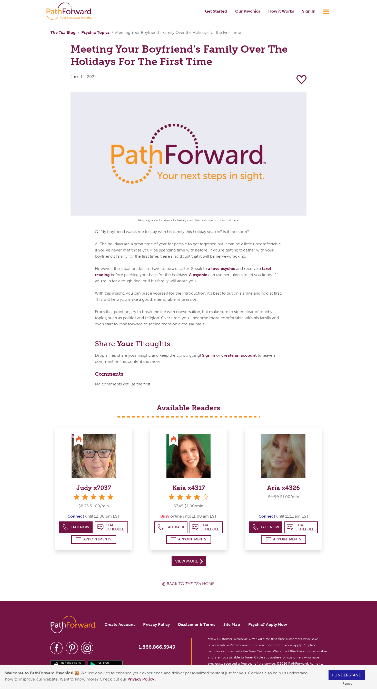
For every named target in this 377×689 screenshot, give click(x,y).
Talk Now (80, 527)
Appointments (97, 539)
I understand (347, 675)
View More (187, 561)
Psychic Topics (95, 32)
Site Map (231, 624)
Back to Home (190, 583)
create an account (239, 355)
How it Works (281, 11)
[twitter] (72, 647)
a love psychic (221, 268)
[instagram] (87, 647)
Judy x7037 (93, 487)
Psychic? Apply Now (267, 624)
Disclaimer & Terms (196, 624)
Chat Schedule (115, 527)
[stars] (94, 496)
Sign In (308, 11)
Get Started (216, 11)
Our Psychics (247, 11)
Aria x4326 (283, 487)
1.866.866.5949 (156, 647)
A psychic (198, 274)
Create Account (120, 624)
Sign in (208, 355)
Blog (63, 32)
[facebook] (56, 647)
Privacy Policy (141, 679)
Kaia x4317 (188, 487)
